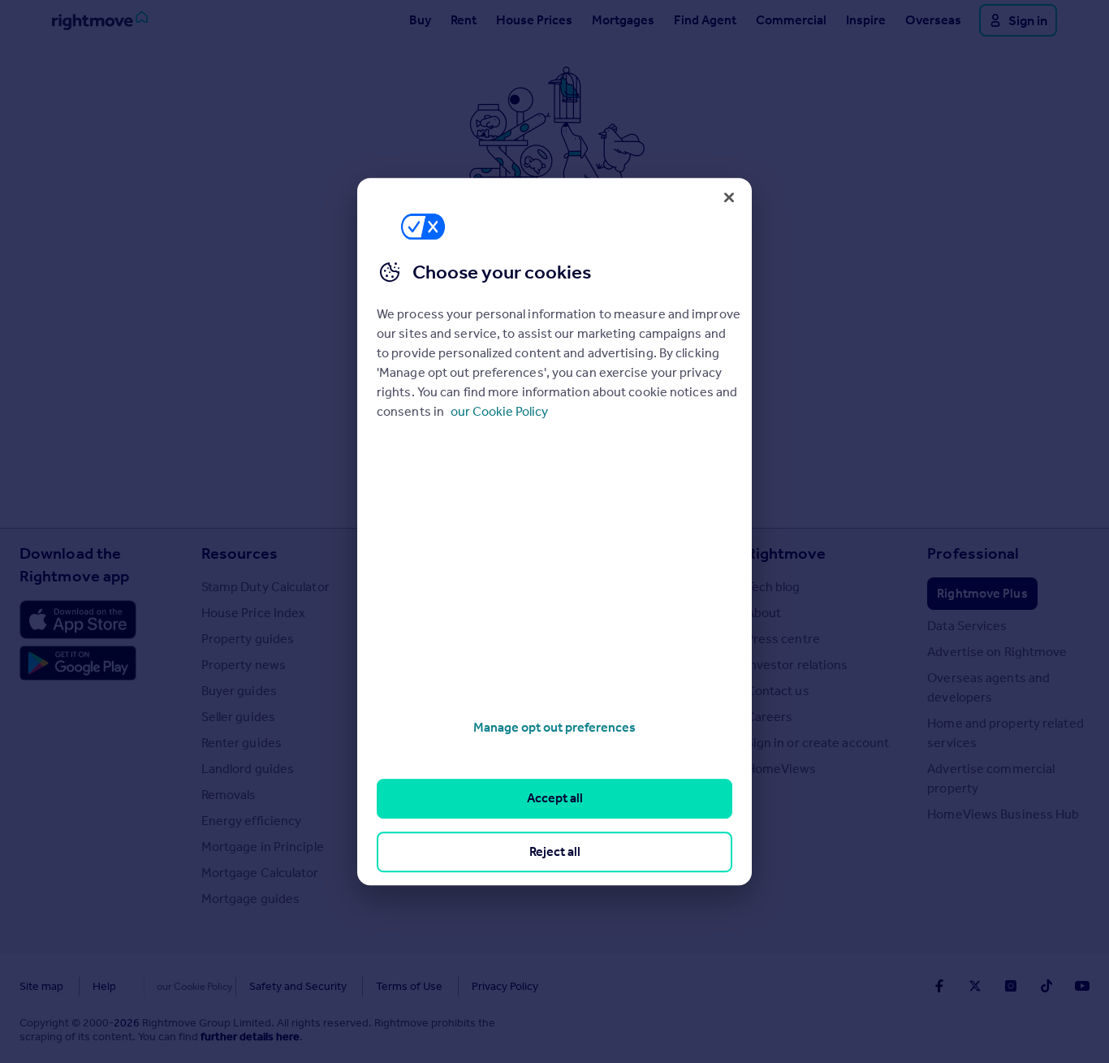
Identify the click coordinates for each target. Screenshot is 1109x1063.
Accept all (555, 798)
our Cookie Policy (499, 411)
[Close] (729, 197)
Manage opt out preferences (554, 727)
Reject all (554, 851)
